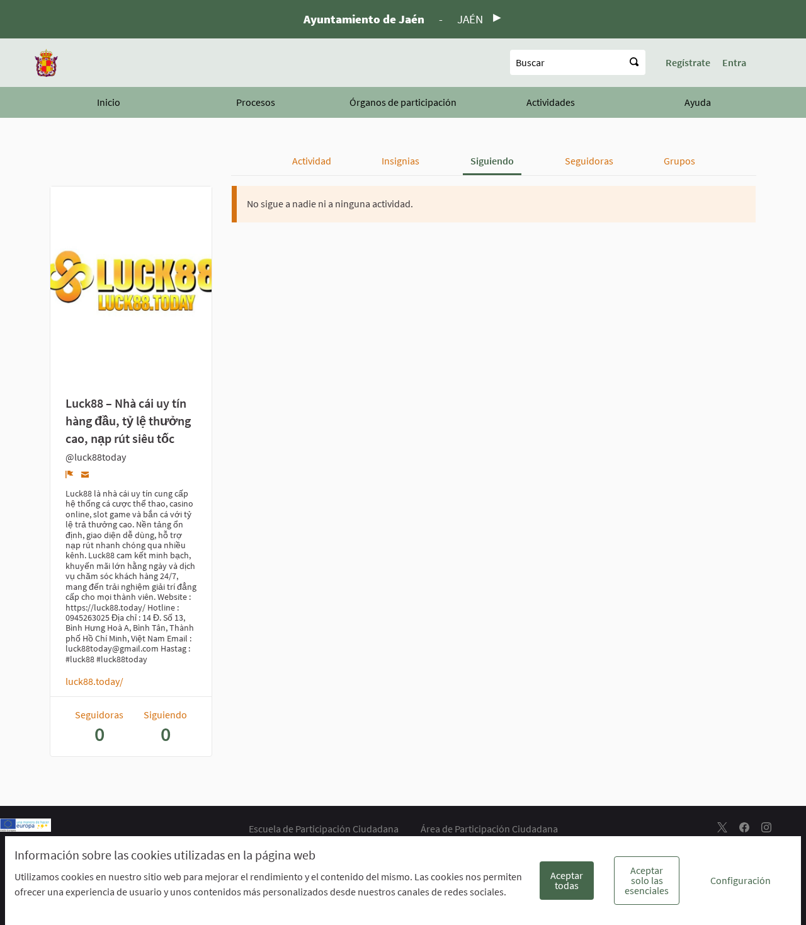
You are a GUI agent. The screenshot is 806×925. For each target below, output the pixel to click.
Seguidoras (589, 160)
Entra (734, 62)
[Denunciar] (69, 474)
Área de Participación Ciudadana (489, 828)
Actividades (550, 102)
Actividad (311, 160)
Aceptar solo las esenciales (647, 880)
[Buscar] (634, 62)
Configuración (740, 880)
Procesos (255, 102)
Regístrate (688, 62)
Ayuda (697, 102)
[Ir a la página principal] (46, 63)
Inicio (108, 102)
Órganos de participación (403, 102)
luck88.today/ (94, 681)
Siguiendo (492, 160)
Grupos (679, 160)
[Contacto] (85, 473)
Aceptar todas (566, 880)
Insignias (400, 160)
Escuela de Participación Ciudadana (324, 828)
